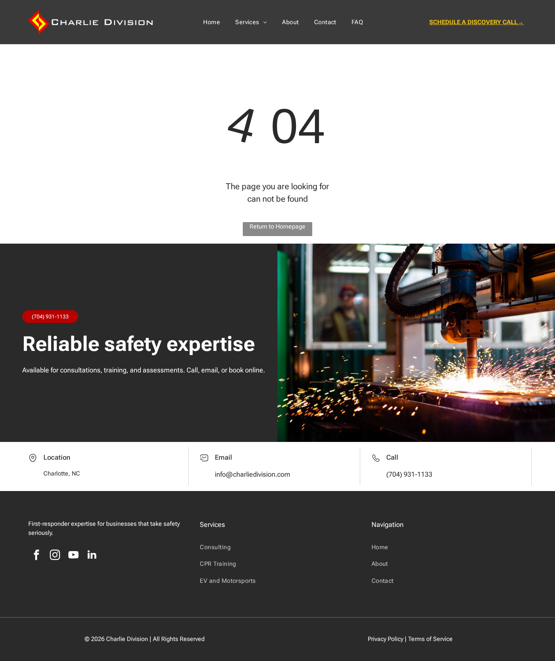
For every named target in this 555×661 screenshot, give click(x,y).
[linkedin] (92, 556)
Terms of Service (430, 638)
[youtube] (73, 556)
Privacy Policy (385, 638)
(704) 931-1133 (50, 317)
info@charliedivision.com (252, 474)
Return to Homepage (277, 226)
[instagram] (55, 556)
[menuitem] (212, 22)
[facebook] (36, 556)
